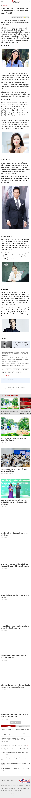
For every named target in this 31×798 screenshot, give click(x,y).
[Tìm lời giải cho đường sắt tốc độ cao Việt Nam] (15, 521)
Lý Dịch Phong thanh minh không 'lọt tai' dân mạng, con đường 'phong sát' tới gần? (20, 345)
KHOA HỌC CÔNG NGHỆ (7, 473)
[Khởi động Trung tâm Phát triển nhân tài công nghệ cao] (15, 457)
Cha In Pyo (10, 372)
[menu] (1, 1)
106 (27, 745)
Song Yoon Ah (25, 369)
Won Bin (4, 372)
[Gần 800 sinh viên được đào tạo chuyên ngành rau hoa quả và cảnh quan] (15, 673)
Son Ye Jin (4, 73)
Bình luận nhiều (23, 726)
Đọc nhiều (8, 726)
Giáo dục (3, 442)
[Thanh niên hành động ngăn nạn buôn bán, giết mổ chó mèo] (15, 702)
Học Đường (4, 537)
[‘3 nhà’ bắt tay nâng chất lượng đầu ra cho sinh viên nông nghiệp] (15, 614)
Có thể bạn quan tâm (9, 395)
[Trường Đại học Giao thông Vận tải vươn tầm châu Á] (10, 403)
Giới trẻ (5, 5)
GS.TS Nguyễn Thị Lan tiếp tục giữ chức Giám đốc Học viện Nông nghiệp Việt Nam (14, 502)
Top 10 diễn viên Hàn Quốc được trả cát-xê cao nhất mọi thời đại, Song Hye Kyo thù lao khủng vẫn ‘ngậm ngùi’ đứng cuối (15, 359)
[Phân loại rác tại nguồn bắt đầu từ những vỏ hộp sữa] (15, 643)
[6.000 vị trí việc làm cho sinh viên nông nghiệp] (15, 583)
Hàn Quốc (8, 369)
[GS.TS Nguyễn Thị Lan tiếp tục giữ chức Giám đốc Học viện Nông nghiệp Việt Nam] (15, 488)
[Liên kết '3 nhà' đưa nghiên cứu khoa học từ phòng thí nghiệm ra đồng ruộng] (15, 552)
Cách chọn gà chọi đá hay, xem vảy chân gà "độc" (13, 749)
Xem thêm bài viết (15, 722)
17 (11, 734)
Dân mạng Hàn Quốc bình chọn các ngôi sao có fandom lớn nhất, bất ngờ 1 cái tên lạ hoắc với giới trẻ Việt (15, 354)
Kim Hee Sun (16, 369)
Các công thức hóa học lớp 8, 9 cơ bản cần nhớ (13, 745)
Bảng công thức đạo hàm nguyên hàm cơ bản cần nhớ (15, 729)
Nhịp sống (4, 660)
